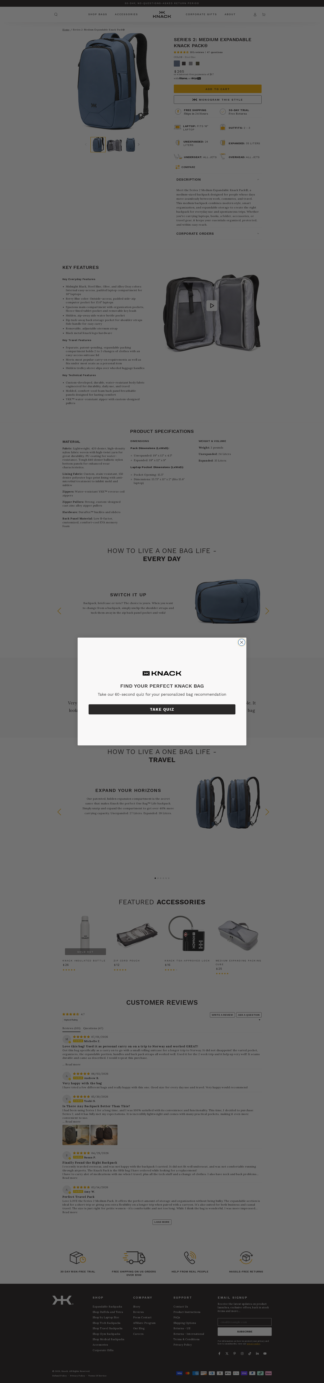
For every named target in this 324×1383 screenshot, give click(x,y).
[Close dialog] (241, 642)
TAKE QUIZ (162, 709)
